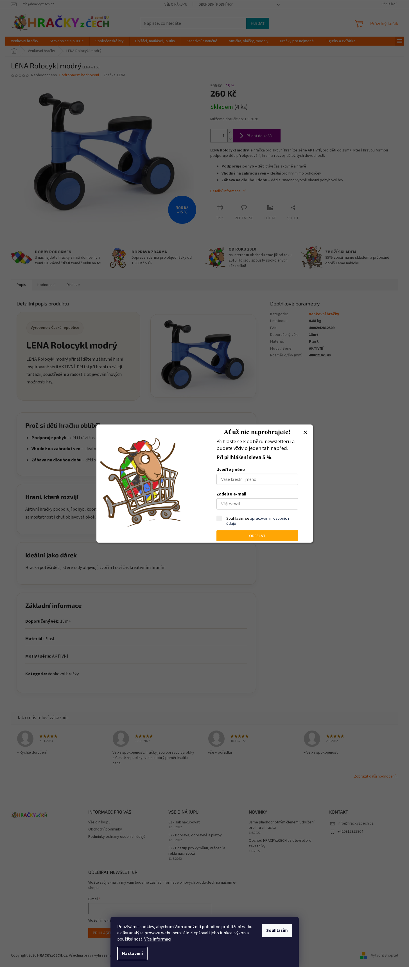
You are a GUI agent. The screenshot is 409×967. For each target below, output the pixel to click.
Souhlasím (277, 930)
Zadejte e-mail (231, 494)
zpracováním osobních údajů (257, 521)
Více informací (157, 939)
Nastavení (132, 953)
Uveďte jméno (230, 469)
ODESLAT (257, 535)
